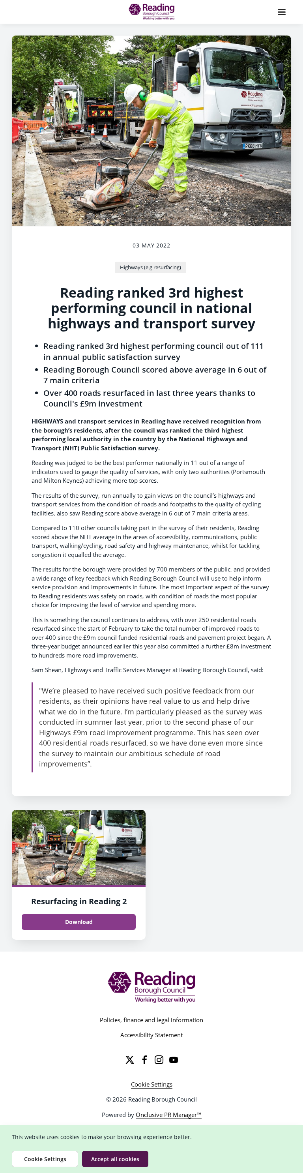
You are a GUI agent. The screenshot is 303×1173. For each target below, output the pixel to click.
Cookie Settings (151, 1084)
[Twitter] (129, 1059)
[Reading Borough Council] (152, 987)
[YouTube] (173, 1059)
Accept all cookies (115, 1159)
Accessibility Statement (151, 1035)
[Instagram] (159, 1059)
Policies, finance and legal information (151, 1020)
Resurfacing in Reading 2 (79, 901)
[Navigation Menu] (281, 12)
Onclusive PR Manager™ (169, 1115)
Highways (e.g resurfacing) (150, 267)
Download (79, 922)
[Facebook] (144, 1059)
